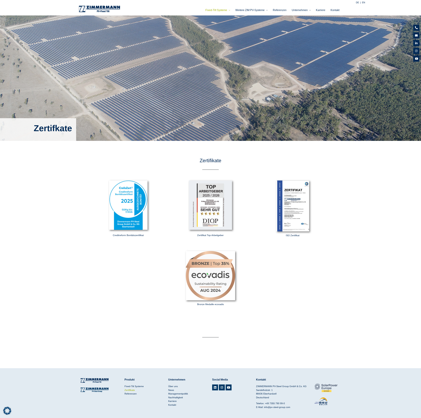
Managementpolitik (178, 393)
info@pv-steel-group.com (277, 407)
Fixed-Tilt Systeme (216, 10)
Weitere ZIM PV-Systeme (250, 10)
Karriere (320, 10)
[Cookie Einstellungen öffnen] (7, 414)
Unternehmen (300, 10)
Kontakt (335, 10)
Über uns (173, 386)
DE (357, 2)
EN (363, 2)
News (171, 390)
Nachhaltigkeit (175, 397)
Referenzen (279, 10)
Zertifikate (129, 390)
